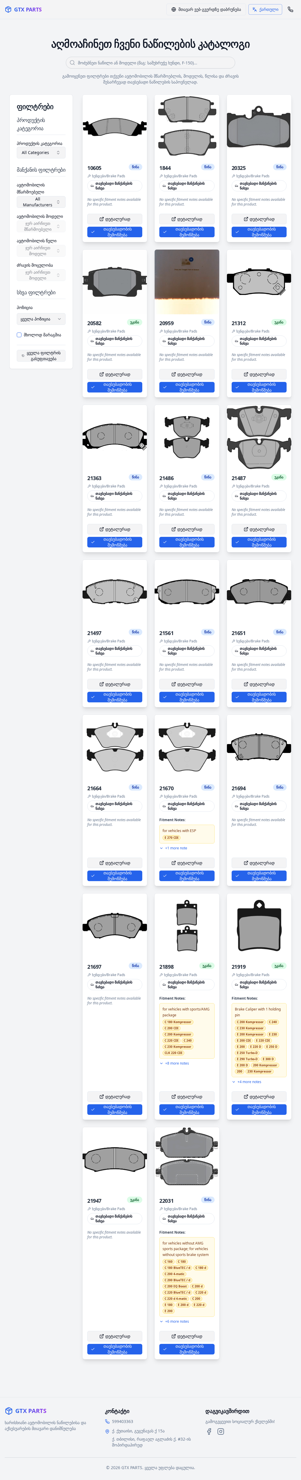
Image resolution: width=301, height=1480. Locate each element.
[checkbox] (19, 335)
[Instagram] (220, 1431)
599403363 (122, 1421)
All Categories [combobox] (35, 152)
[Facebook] (209, 1431)
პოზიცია (25, 307)
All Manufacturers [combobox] (37, 202)
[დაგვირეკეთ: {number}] (290, 9)
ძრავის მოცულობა (35, 265)
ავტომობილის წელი (36, 240)
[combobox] (41, 319)
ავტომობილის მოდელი (40, 216)
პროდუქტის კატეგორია (39, 143)
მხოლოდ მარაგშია (42, 335)
